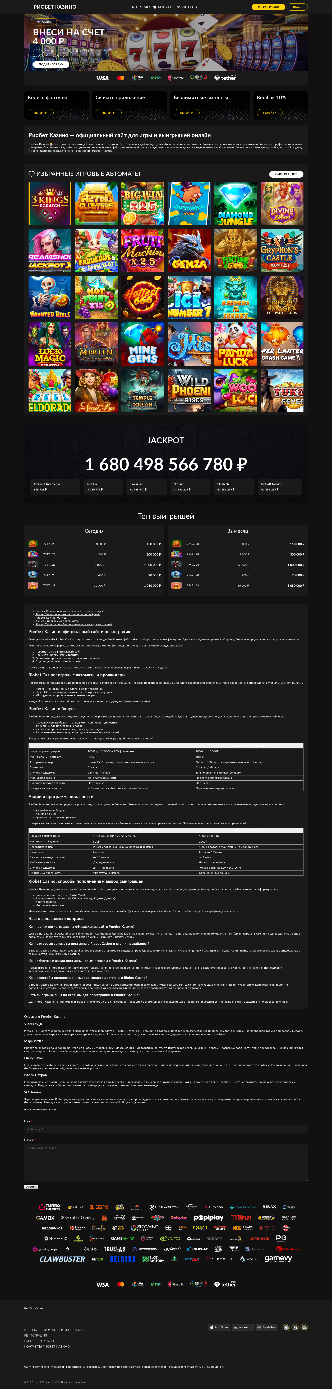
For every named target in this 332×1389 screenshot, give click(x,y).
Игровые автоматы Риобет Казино (55, 1330)
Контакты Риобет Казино (47, 1346)
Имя (27, 1121)
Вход (297, 7)
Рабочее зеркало (39, 1341)
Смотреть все (286, 174)
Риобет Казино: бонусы (51, 617)
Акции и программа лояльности (57, 621)
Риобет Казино (55, 7)
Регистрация (268, 7)
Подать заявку (51, 64)
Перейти (40, 112)
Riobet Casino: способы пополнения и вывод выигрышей (73, 624)
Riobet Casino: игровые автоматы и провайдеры (67, 614)
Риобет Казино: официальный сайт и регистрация (69, 611)
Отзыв (28, 1140)
